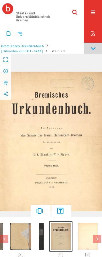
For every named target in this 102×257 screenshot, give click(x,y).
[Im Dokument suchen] (93, 33)
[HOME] (26, 12)
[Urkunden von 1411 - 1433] (22, 51)
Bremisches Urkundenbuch (22, 46)
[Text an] (61, 211)
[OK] (75, 12)
